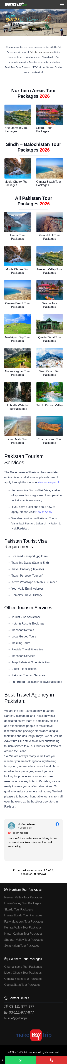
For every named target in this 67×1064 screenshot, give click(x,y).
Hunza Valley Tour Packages (22, 903)
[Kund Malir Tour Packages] (17, 426)
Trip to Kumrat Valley (49, 405)
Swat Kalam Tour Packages (21, 945)
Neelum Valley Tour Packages (23, 897)
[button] (62, 4)
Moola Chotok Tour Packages (23, 972)
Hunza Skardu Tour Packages (23, 915)
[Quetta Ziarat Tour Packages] (49, 324)
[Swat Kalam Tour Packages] (49, 358)
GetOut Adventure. (27, 1052)
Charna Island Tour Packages (23, 966)
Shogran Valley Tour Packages (23, 939)
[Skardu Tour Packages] (49, 115)
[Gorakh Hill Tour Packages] (49, 222)
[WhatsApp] (20, 1060)
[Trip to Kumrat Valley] (49, 392)
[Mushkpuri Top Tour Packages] (17, 324)
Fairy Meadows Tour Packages (23, 921)
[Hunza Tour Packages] (17, 222)
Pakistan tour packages (41, 52)
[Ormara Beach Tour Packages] (49, 168)
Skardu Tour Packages (18, 909)
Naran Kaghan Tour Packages (23, 933)
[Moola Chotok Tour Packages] (17, 168)
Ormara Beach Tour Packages (23, 978)
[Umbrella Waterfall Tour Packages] (17, 392)
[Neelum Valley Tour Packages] (17, 115)
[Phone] (51, 1060)
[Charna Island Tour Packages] (49, 426)
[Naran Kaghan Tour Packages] (17, 358)
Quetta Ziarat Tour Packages (22, 984)
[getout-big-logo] (15, 4)
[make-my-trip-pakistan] (33, 1035)
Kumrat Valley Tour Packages (23, 927)
